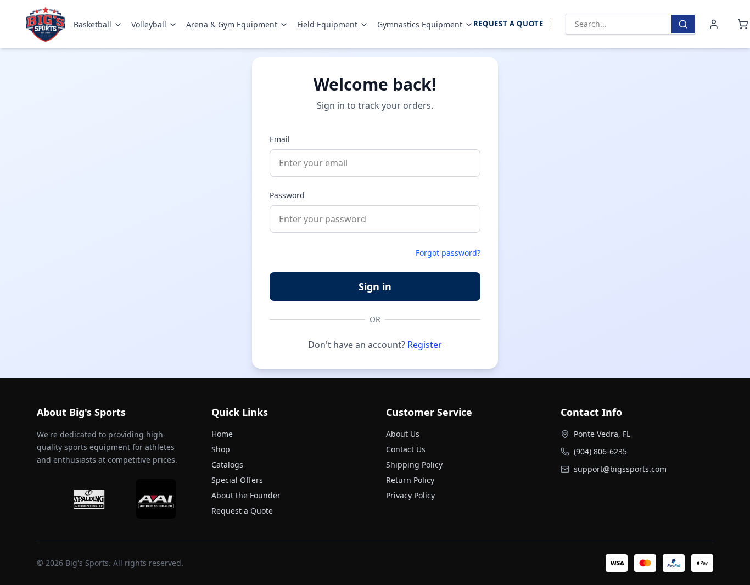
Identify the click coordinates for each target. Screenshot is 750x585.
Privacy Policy (410, 495)
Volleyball (148, 24)
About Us (402, 434)
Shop (220, 449)
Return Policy (410, 480)
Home (222, 434)
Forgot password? (448, 253)
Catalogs (227, 464)
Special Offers (237, 480)
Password (287, 195)
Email (280, 139)
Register (424, 345)
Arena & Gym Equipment (231, 24)
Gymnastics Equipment (419, 24)
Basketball (92, 24)
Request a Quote (508, 24)
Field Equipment (327, 24)
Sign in (375, 286)
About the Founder (246, 495)
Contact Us (406, 449)
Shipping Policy (414, 464)
